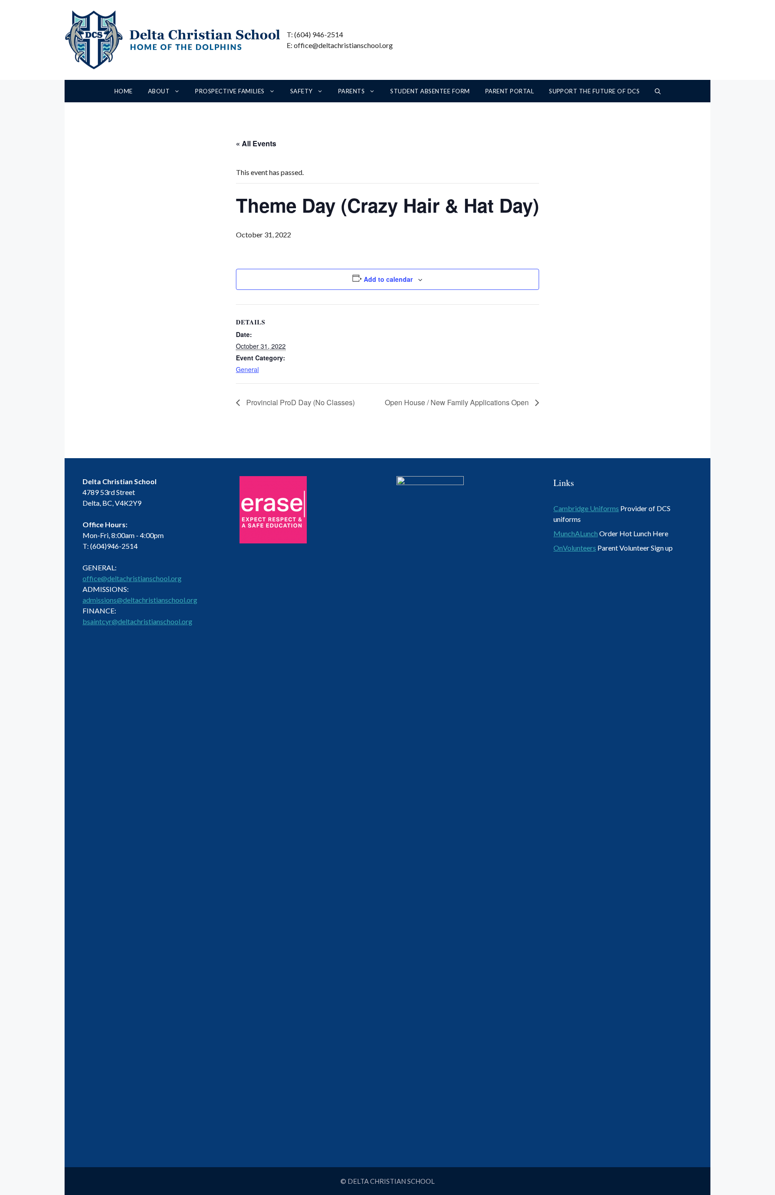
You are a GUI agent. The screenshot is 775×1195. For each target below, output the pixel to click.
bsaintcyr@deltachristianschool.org (137, 621)
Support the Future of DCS (594, 91)
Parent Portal (509, 91)
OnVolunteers (574, 547)
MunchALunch (575, 533)
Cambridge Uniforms (586, 508)
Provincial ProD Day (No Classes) (299, 402)
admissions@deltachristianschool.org (140, 599)
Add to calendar (388, 279)
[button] (657, 91)
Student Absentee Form (430, 91)
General (247, 369)
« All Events (256, 143)
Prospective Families (230, 91)
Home (123, 91)
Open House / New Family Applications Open (458, 402)
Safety (301, 91)
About (159, 91)
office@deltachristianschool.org (132, 578)
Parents (351, 91)
